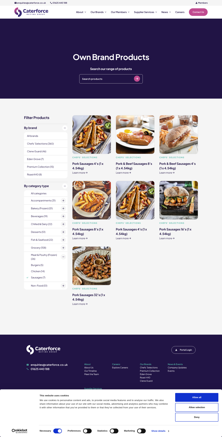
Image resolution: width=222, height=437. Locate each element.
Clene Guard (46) (36, 151)
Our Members (119, 12)
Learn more (87, 165)
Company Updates (177, 367)
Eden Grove (146, 374)
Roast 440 (145, 377)
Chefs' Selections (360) (40, 143)
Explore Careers (120, 367)
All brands (32, 135)
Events (171, 371)
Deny (196, 417)
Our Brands (97, 12)
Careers (180, 12)
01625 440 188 (60, 3)
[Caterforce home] (31, 12)
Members (203, 3)
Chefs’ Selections (149, 367)
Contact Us (198, 12)
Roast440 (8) (34, 174)
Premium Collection (150, 371)
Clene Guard (146, 381)
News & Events (175, 364)
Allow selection (197, 407)
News (164, 12)
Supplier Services (144, 12)
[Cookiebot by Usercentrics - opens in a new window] (19, 431)
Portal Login (186, 350)
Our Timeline (90, 371)
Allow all (196, 397)
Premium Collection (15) (40, 166)
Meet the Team (91, 374)
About (79, 12)
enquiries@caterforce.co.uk (31, 3)
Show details (158, 431)
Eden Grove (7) (35, 159)
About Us (88, 367)
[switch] (87, 431)
